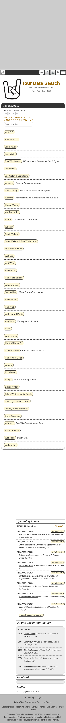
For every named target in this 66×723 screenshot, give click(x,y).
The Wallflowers (12, 161)
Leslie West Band (13, 248)
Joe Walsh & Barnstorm (16, 176)
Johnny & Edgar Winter (16, 408)
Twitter (49, 702)
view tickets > (58, 531)
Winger (8, 365)
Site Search (52, 707)
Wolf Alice (9, 437)
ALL (5, 117)
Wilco (7, 328)
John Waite (10, 146)
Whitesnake (10, 299)
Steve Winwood (12, 416)
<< (6, 114)
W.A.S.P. (9, 132)
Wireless (9, 423)
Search (5, 707)
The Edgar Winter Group (17, 401)
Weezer (9, 227)
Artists (11, 707)
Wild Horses (11, 336)
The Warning (11, 190)
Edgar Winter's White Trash (18, 394)
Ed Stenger (41, 714)
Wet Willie (10, 263)
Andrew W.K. (11, 139)
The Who (9, 307)
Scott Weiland (11, 234)
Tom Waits (10, 154)
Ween (8, 219)
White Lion (10, 270)
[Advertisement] (33, 35)
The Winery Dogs (13, 357)
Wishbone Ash (12, 430)
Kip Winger (10, 372)
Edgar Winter (11, 387)
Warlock (9, 183)
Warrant (9, 197)
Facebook (41, 702)
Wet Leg (9, 256)
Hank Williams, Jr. (13, 343)
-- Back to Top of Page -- (33, 698)
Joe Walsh (10, 168)
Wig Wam (9, 321)
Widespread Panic (14, 314)
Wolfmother (10, 445)
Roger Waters (11, 205)
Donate (42, 707)
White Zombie (12, 285)
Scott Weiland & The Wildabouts (20, 241)
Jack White (10, 292)
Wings (8, 379)
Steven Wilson (12, 350)
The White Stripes (13, 277)
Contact (35, 707)
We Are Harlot (12, 212)
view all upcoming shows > (31, 615)
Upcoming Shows (23, 707)
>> (17, 114)
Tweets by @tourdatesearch (27, 691)
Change (59, 526)
